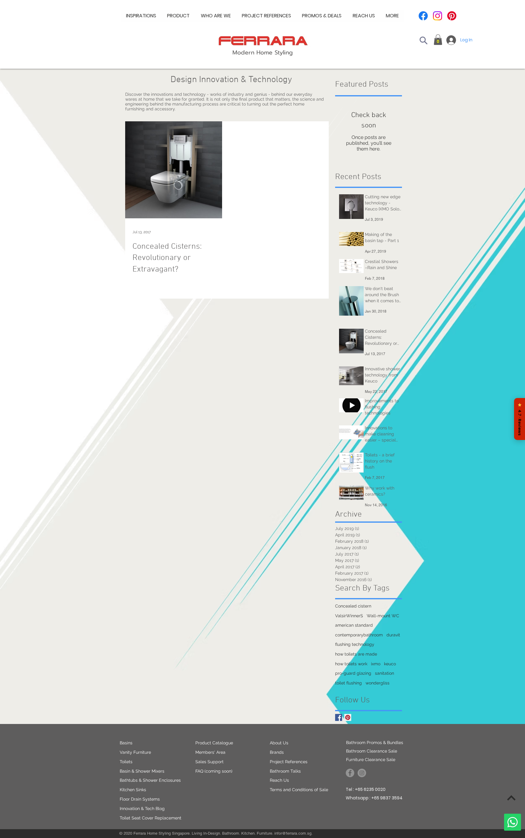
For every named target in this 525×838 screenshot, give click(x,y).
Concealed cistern (353, 606)
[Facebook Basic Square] (338, 717)
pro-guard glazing (353, 673)
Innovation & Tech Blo (141, 808)
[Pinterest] (452, 16)
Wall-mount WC (383, 615)
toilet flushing (348, 682)
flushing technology (354, 644)
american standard (354, 625)
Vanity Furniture (135, 752)
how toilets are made (356, 654)
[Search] (423, 40)
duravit (393, 634)
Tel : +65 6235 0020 (366, 789)
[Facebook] (423, 16)
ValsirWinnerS (349, 615)
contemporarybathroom (359, 634)
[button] (215, 16)
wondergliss (377, 682)
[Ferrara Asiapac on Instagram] (362, 773)
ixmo (375, 663)
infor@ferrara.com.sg (292, 833)
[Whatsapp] (512, 822)
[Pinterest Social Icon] (347, 717)
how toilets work (351, 663)
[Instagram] (437, 16)
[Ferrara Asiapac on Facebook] (350, 773)
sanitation (384, 673)
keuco (390, 663)
